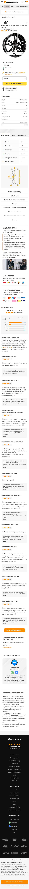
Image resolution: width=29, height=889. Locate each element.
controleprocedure (7, 347)
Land (14, 775)
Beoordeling (22, 135)
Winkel (14, 801)
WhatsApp (14, 822)
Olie (14, 804)
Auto (2, 6)
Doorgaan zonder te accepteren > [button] (19, 859)
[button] (14, 322)
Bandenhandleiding (14, 761)
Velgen (7, 6)
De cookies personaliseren (14, 886)
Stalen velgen (14, 793)
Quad (17, 6)
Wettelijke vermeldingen (14, 769)
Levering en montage (14, 810)
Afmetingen (5, 135)
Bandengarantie (14, 758)
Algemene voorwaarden (14, 772)
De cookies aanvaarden (14, 882)
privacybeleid (14, 715)
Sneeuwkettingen (14, 798)
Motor (12, 6)
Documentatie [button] (7, 647)
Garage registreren (14, 766)
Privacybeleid (14, 778)
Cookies (14, 780)
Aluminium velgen (14, 796)
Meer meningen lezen (14, 630)
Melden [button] (4, 374)
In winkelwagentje (16, 83)
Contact (14, 829)
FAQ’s (13, 135)
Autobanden (14, 790)
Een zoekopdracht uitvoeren (15, 12)
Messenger (14, 826)
